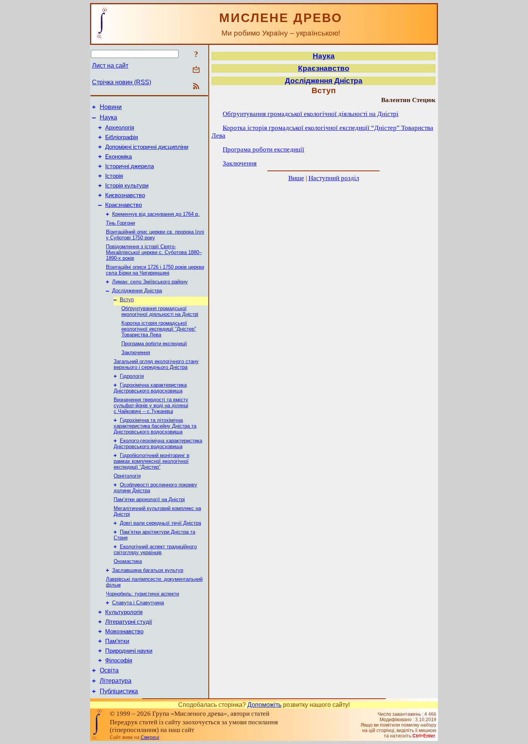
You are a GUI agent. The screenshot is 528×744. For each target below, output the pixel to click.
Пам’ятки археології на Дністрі (149, 499)
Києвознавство (125, 195)
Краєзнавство (123, 205)
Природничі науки (128, 651)
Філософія (118, 660)
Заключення (135, 352)
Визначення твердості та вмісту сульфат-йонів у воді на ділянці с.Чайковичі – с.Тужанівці (151, 405)
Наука (108, 117)
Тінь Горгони (120, 223)
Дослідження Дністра (137, 291)
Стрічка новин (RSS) (121, 82)
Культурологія (124, 612)
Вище (296, 178)
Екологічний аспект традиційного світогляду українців (155, 549)
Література (115, 680)
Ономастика (128, 561)
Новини (111, 107)
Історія (114, 176)
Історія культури (126, 186)
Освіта (109, 670)
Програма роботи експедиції (154, 343)
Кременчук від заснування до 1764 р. (155, 214)
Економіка (118, 157)
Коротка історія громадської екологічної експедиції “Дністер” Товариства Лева (158, 329)
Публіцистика (119, 691)
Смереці (150, 737)
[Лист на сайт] (196, 70)
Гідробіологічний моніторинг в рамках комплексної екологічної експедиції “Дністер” (151, 461)
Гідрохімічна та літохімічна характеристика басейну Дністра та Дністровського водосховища (155, 426)
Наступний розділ (333, 178)
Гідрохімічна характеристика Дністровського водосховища (150, 388)
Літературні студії (128, 622)
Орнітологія (127, 476)
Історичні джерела (129, 166)
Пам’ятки (117, 641)
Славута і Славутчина (138, 603)
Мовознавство (124, 631)
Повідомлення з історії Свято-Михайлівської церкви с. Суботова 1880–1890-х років (154, 252)
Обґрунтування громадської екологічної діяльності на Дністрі (159, 311)
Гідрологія (132, 376)
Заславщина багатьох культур (147, 570)
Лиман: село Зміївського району (150, 282)
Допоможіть (264, 704)
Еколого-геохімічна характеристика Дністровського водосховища (158, 443)
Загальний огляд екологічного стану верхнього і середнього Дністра (156, 364)
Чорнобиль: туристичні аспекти (142, 594)
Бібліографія (121, 137)
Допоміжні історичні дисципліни (146, 147)
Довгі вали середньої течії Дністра (160, 523)
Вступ (127, 299)
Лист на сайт (110, 65)
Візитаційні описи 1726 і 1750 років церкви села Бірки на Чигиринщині (155, 270)
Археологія (119, 128)
